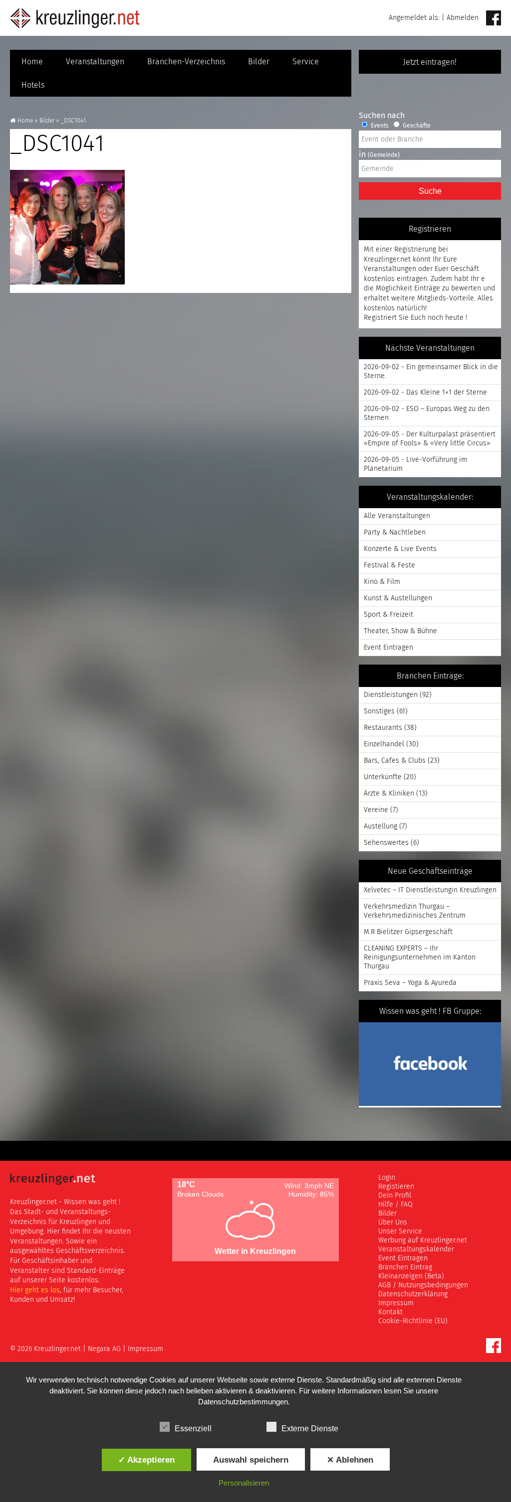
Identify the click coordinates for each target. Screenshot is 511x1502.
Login (386, 1177)
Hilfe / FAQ (395, 1204)
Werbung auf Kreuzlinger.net (422, 1240)
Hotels (32, 85)
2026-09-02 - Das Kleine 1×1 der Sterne (425, 392)
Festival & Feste (389, 565)
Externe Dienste (309, 1428)
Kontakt (390, 1312)
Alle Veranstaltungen (397, 516)
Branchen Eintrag (405, 1267)
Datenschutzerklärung (413, 1294)
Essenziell (193, 1428)
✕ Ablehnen (350, 1459)
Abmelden (463, 17)
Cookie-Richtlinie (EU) (413, 1321)
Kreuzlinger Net (75, 17)
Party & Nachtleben (395, 532)
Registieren (396, 1186)
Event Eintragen (388, 647)
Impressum (396, 1303)
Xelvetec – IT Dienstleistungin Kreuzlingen (430, 890)
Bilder (258, 62)
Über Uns (392, 1222)
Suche (430, 191)
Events (379, 126)
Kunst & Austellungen (398, 598)
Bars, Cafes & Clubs (395, 760)
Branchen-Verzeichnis (186, 62)
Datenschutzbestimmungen (243, 1401)
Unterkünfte (383, 777)
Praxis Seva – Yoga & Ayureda (410, 982)
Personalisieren (244, 1483)
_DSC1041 (57, 144)
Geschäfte (416, 126)
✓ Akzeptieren (146, 1459)
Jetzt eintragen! (430, 62)
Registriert (380, 317)
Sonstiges (379, 711)
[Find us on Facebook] (493, 18)
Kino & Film (382, 581)
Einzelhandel (384, 744)
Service (305, 62)
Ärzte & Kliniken (389, 793)
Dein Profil (394, 1195)
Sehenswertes (386, 842)
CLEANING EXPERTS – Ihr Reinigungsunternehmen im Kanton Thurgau (420, 957)
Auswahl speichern (250, 1459)
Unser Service (400, 1231)
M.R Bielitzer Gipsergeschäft (408, 932)
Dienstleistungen (391, 694)
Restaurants (383, 727)
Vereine (376, 810)
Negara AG (104, 1349)
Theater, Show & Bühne (400, 631)
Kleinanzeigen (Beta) (411, 1276)
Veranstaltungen (95, 62)
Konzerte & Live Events (400, 549)
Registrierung (415, 249)
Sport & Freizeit (388, 614)
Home (32, 62)
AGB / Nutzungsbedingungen (423, 1285)
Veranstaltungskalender (416, 1249)
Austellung (380, 826)
